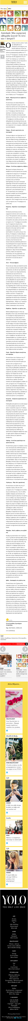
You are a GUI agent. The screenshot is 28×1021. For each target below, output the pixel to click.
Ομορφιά (14, 936)
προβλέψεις (8, 638)
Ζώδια (9, 8)
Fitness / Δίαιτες (14, 943)
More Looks (14, 937)
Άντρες (14, 918)
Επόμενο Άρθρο (24, 653)
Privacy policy (11, 1014)
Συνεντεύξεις (14, 955)
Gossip (14, 953)
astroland (3, 639)
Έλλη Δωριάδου (2, 51)
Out (14, 963)
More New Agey (14, 993)
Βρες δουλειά (14, 976)
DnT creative (22, 1016)
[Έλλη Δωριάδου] (2, 43)
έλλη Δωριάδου (22, 638)
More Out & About (14, 968)
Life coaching (14, 924)
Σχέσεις (14, 920)
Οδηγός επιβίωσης (14, 974)
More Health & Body (14, 947)
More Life (14, 928)
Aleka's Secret (14, 1009)
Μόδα (14, 934)
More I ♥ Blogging (14, 1007)
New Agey (4, 8)
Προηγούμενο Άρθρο (4, 653)
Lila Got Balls (14, 1000)
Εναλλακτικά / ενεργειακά (14, 990)
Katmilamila (14, 1001)
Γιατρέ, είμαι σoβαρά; (14, 945)
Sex (14, 922)
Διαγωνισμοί (14, 926)
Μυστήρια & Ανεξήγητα (14, 992)
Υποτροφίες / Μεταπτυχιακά (14, 980)
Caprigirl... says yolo (14, 1003)
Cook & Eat (14, 967)
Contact (18, 1014)
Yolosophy (14, 1005)
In (14, 965)
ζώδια (2, 638)
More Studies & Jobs (14, 982)
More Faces (14, 957)
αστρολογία (15, 638)
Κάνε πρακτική (14, 978)
